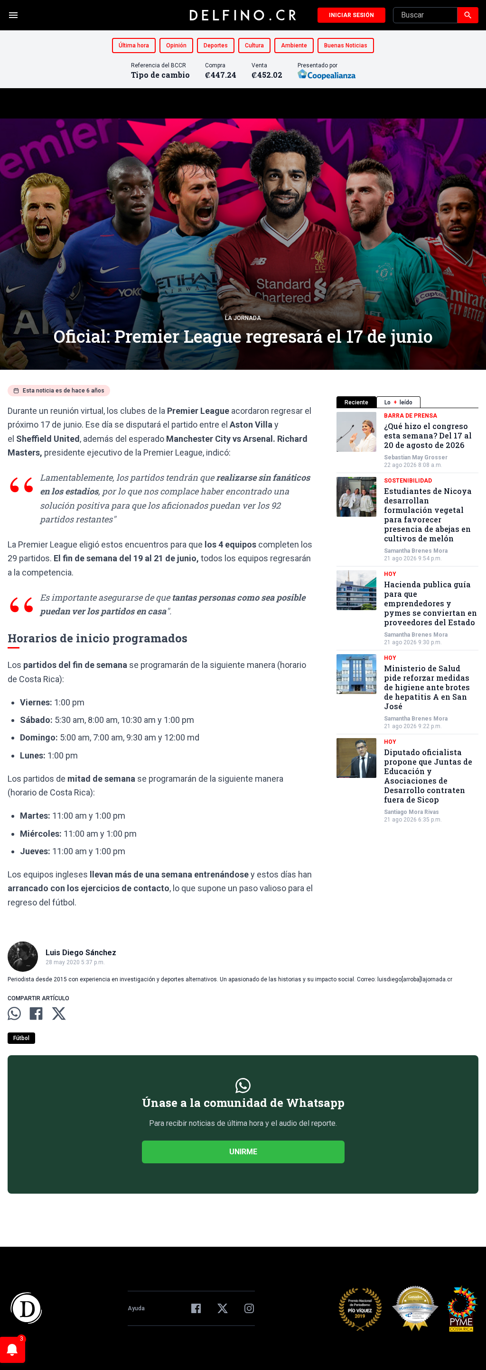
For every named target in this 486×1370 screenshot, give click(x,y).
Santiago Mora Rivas (411, 812)
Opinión (176, 45)
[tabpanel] (407, 617)
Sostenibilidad (408, 480)
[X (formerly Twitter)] (222, 1308)
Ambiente (294, 45)
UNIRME (243, 1151)
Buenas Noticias (345, 45)
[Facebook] (196, 1308)
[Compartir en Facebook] (36, 1013)
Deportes (216, 45)
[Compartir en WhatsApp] (14, 1013)
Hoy (390, 574)
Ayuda (136, 1308)
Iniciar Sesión (351, 15)
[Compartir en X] (58, 1013)
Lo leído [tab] (398, 402)
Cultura (254, 45)
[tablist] (407, 402)
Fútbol (21, 1038)
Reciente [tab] (356, 402)
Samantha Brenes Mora (416, 551)
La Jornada (243, 318)
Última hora (134, 45)
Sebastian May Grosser (416, 457)
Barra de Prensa (410, 415)
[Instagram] (249, 1308)
